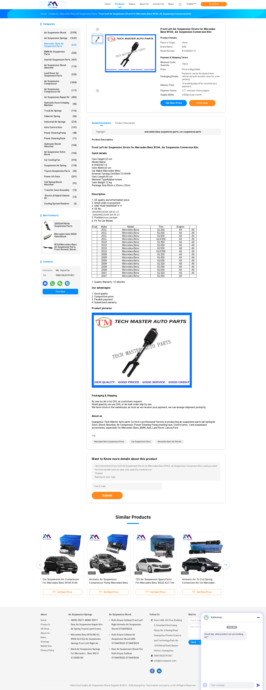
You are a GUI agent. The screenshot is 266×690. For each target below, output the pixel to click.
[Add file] (205, 685)
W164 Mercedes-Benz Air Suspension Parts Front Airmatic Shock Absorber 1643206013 (65, 247)
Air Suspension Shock (60, 32)
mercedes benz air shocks (169, 442)
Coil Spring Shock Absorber (60, 183)
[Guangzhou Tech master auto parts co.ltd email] (45, 283)
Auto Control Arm (60, 127)
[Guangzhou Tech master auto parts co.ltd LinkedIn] (159, 671)
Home (43, 620)
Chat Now (214, 4)
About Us (45, 633)
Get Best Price (174, 102)
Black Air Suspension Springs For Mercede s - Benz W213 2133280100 (85, 653)
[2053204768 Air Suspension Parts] (48, 226)
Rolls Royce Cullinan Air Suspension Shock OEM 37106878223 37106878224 (125, 638)
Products (45, 624)
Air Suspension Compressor (60, 82)
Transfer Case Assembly (60, 190)
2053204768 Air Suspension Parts (63, 224)
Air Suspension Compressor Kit (60, 90)
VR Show (45, 629)
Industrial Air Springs (60, 122)
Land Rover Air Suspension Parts (60, 74)
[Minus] (258, 617)
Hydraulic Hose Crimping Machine (60, 103)
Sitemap (45, 641)
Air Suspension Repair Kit (60, 97)
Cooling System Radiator (60, 203)
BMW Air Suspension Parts (60, 52)
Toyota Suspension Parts (60, 171)
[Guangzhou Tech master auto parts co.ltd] (52, 4)
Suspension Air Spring (60, 165)
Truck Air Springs (60, 110)
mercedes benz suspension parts (109, 442)
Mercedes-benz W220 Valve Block (65, 235)
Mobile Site (46, 646)
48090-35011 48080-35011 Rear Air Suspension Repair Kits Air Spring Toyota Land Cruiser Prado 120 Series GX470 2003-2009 (87, 625)
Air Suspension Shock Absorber (60, 66)
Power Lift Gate (60, 176)
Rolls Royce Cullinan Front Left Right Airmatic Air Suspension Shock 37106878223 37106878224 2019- (127, 625)
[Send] (258, 685)
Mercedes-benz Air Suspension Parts (60, 44)
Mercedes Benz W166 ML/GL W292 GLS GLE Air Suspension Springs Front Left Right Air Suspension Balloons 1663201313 (86, 639)
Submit (107, 495)
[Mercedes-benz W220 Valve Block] (48, 237)
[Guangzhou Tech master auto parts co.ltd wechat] (59, 283)
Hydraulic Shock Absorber (60, 145)
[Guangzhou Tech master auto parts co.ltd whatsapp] (52, 283)
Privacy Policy (47, 650)
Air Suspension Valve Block (60, 153)
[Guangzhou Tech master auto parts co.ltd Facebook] (152, 671)
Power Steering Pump (60, 133)
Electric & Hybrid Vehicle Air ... (60, 196)
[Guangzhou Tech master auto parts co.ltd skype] (67, 283)
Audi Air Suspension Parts (60, 59)
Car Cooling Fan (60, 160)
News (43, 637)
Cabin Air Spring (60, 116)
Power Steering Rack (60, 138)
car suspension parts (141, 442)
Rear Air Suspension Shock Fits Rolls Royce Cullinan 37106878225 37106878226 (127, 653)
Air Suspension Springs (60, 38)
